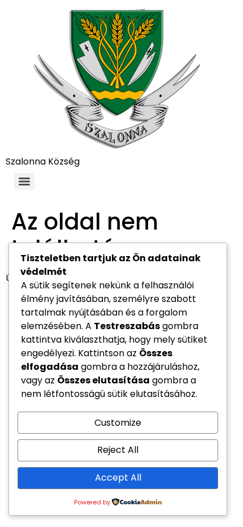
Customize (117, 422)
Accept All (118, 477)
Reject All (117, 449)
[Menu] (24, 181)
